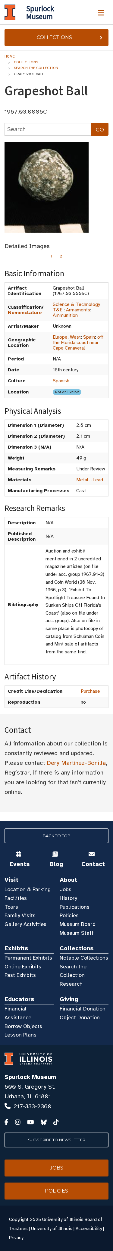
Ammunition (65, 315)
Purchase (90, 691)
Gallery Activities (25, 924)
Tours (11, 907)
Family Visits (20, 915)
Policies (69, 915)
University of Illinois (51, 1228)
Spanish (61, 381)
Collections (54, 37)
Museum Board (78, 924)
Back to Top (56, 835)
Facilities (16, 898)
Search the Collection (36, 68)
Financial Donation (82, 1008)
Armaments (78, 310)
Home (10, 56)
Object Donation (80, 1017)
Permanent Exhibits (28, 957)
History (68, 898)
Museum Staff (77, 933)
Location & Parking (28, 889)
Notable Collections (84, 957)
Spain (89, 337)
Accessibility (89, 1228)
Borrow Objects (23, 1026)
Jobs (65, 889)
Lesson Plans (20, 1034)
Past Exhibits (20, 975)
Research (71, 984)
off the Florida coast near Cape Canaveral (78, 342)
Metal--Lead (89, 480)
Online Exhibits (23, 966)
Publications (74, 907)
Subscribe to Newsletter (56, 1139)
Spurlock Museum (30, 1077)
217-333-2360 (33, 1106)
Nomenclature (25, 313)
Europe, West (67, 337)
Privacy (16, 1237)
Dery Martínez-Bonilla (76, 763)
